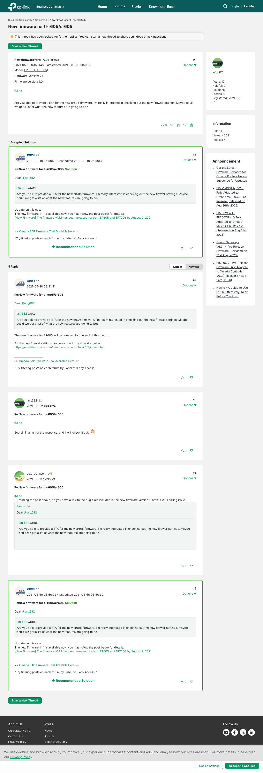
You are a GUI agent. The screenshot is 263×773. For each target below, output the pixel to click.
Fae (36, 155)
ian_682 (22, 188)
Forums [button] (119, 6)
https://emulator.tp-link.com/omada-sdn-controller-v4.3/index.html (59, 347)
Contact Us (15, 736)
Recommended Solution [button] (75, 247)
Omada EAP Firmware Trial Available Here (46, 231)
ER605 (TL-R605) (36, 70)
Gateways (41, 19)
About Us (15, 724)
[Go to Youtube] (226, 732)
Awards (49, 736)
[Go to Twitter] (243, 732)
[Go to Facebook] (234, 732)
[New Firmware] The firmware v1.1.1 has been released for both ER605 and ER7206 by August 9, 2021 (83, 217)
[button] (102, 6)
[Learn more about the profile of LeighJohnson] (20, 476)
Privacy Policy (17, 741)
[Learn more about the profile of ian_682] (20, 403)
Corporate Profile (19, 730)
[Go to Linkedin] (251, 732)
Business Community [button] (50, 6)
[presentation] (20, 158)
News (48, 730)
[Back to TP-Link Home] (19, 6)
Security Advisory (56, 741)
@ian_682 (28, 177)
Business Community (20, 19)
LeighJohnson (36, 473)
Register (249, 6)
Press (49, 724)
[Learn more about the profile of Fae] (21, 157)
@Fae (18, 90)
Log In (235, 6)
